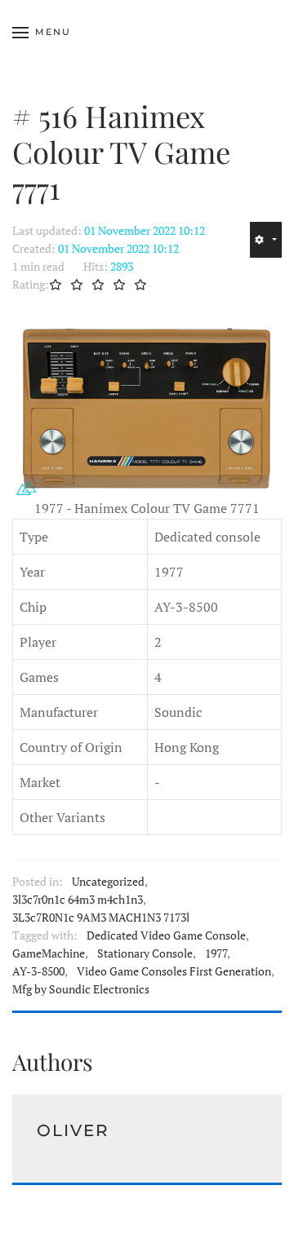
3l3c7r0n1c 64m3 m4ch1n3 (77, 899)
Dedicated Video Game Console (166, 935)
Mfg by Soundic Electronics (80, 989)
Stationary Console (145, 953)
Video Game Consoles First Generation (174, 971)
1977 (216, 953)
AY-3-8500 (38, 971)
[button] (41, 32)
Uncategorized (108, 881)
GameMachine (48, 953)
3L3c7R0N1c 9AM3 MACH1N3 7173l (100, 917)
